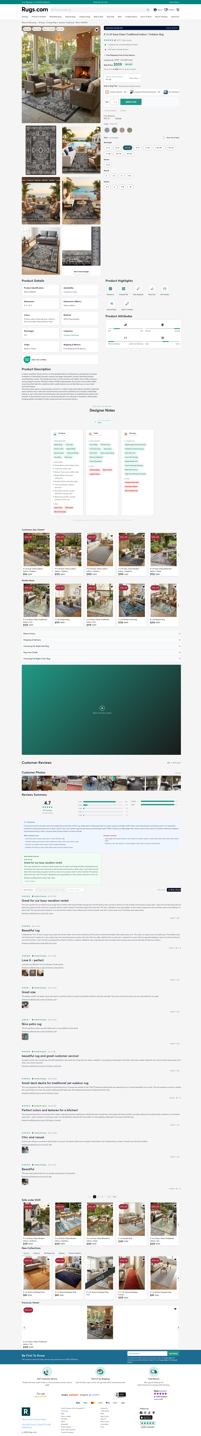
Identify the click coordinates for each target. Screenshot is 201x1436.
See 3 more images (81, 272)
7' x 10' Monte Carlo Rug (127, 619)
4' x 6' (117, 148)
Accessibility (104, 1424)
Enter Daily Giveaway (68, 1430)
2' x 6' (108, 165)
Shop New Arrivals (100, 2)
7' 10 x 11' (171, 148)
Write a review (127, 40)
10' (130, 187)
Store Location (66, 1416)
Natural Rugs (70, 17)
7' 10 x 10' (158, 148)
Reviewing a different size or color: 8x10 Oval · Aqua (39, 943)
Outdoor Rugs (84, 17)
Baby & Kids (98, 17)
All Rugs (25, 17)
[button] (96, 30)
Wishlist (172, 10)
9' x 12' (108, 154)
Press (102, 1427)
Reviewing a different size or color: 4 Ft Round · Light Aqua (41, 1066)
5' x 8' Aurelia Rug (125, 1238)
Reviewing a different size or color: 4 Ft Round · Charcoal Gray (42, 968)
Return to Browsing (29, 22)
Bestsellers (64, 1424)
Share (124, 111)
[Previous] (24, 555)
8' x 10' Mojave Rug (157, 619)
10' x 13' (118, 154)
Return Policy (104, 1422)
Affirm (63, 1422)
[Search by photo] (52, 9)
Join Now (173, 1353)
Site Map (64, 1419)
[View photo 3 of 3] (40, 973)
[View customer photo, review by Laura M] (29, 783)
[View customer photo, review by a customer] (44, 783)
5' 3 (114, 176)
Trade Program (66, 1427)
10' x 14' (129, 154)
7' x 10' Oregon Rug (62, 619)
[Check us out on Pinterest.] (153, 1412)
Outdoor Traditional (66, 22)
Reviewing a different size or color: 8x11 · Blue (37, 1145)
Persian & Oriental (39, 17)
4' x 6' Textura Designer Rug (33, 1292)
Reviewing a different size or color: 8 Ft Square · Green (40, 1093)
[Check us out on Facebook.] (141, 1412)
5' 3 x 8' (127, 148)
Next (114, 1197)
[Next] (178, 555)
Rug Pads (110, 17)
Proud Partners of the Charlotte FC (73, 1408)
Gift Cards (64, 1411)
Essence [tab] (37, 1253)
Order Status (174, 2)
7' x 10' (147, 148)
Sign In (160, 10)
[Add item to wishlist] (48, 536)
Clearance (175, 17)
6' (121, 176)
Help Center (104, 1416)
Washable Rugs (55, 17)
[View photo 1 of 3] (25, 973)
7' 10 (129, 176)
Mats (120, 17)
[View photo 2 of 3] (32, 973)
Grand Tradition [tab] (75, 1253)
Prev (89, 1197)
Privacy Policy (167, 1358)
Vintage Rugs (51, 22)
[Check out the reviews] (148, 1424)
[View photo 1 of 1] (25, 1004)
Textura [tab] (26, 1253)
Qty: (107, 102)
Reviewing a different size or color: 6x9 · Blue (37, 1176)
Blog (62, 1414)
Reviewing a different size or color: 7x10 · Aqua (39, 878)
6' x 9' (138, 148)
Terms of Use (27, 1419)
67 (109, 1197)
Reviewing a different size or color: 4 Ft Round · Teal (39, 999)
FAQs (102, 1414)
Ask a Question (111, 111)
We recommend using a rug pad (129, 86)
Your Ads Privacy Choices (32, 1424)
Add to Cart (131, 102)
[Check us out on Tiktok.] (149, 1412)
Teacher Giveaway (67, 1432)
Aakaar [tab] (62, 1253)
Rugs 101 (103, 1419)
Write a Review (176, 890)
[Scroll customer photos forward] (180, 783)
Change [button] (118, 118)
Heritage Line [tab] (49, 1253)
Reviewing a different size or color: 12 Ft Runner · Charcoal (41, 1120)
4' (106, 176)
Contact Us (104, 1408)
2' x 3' (108, 148)
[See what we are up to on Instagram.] (145, 1412)
